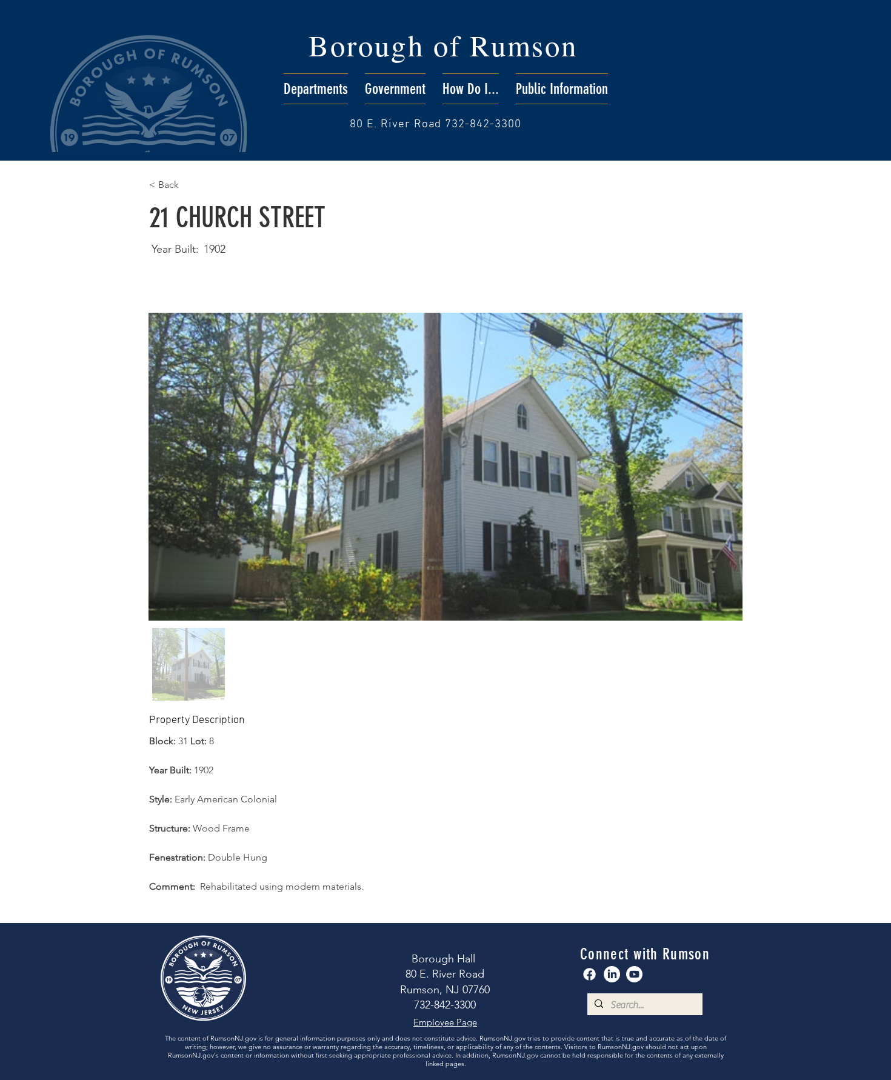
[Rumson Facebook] (589, 974)
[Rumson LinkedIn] (612, 974)
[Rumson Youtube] (634, 974)
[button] (315, 88)
